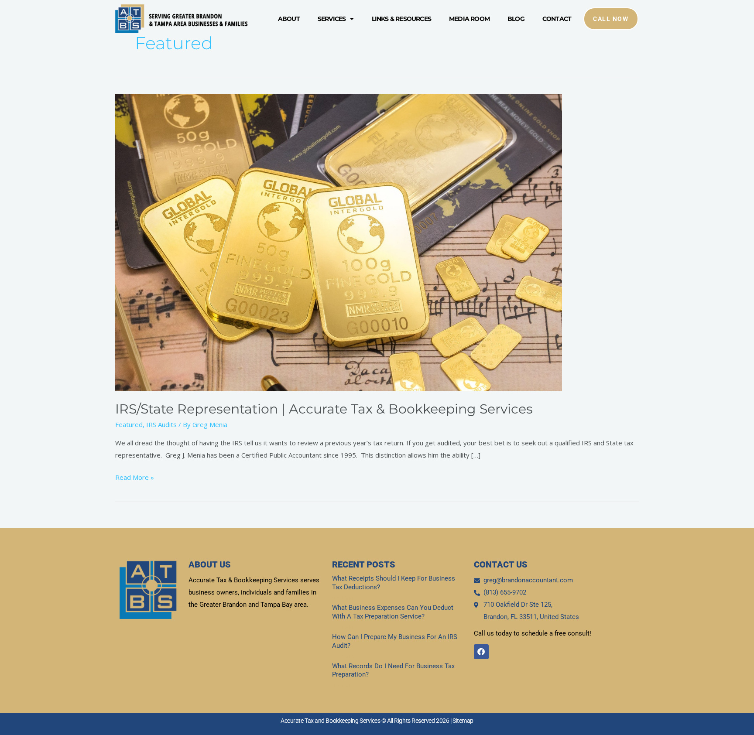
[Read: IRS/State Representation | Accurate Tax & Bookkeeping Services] (338, 241)
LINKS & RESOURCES (401, 19)
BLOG (515, 19)
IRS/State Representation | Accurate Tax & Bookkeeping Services (324, 409)
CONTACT (556, 19)
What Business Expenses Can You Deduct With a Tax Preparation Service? (392, 612)
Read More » (134, 477)
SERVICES (332, 19)
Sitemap (462, 720)
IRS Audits (161, 424)
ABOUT (289, 19)
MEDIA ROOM (469, 19)
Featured (129, 424)
